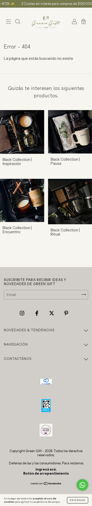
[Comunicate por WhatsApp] (82, 485)
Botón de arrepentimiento (46, 473)
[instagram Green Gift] (22, 313)
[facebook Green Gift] (37, 313)
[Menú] (8, 22)
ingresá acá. (46, 469)
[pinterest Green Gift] (66, 313)
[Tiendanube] (46, 483)
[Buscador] (17, 22)
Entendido (77, 500)
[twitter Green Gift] (52, 313)
